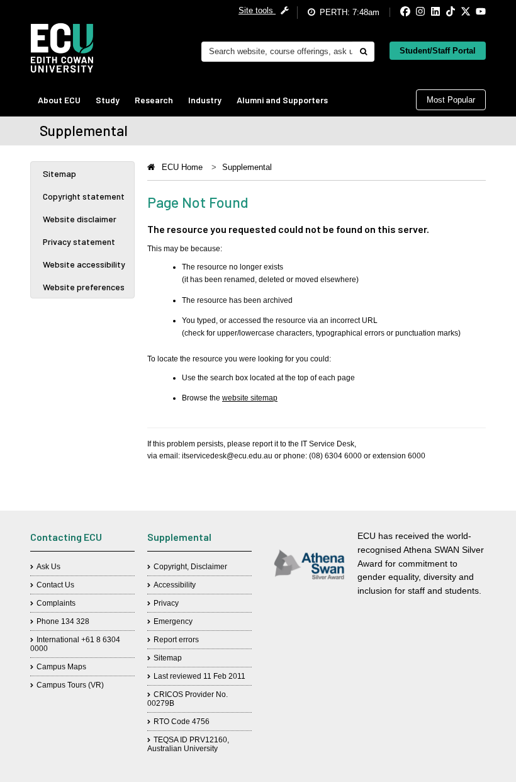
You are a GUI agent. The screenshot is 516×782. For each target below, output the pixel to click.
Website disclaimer (79, 218)
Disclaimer (209, 566)
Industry (205, 99)
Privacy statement (79, 241)
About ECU (59, 99)
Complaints (56, 603)
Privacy (166, 603)
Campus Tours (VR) (70, 685)
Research (154, 99)
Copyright (170, 566)
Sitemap (59, 173)
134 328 (75, 621)
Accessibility (175, 585)
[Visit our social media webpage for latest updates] (395, 12)
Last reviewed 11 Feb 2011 (199, 676)
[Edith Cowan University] (62, 48)
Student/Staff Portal (438, 50)
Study (108, 99)
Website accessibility (84, 264)
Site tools (257, 10)
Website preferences (84, 286)
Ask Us (48, 566)
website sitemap (250, 398)
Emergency (173, 621)
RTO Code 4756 (182, 721)
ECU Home (182, 167)
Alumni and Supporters (282, 99)
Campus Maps (61, 666)
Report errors (176, 639)
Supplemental (247, 167)
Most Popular (451, 100)
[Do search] (363, 52)
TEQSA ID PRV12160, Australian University (188, 744)
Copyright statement (84, 196)
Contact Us (55, 585)
